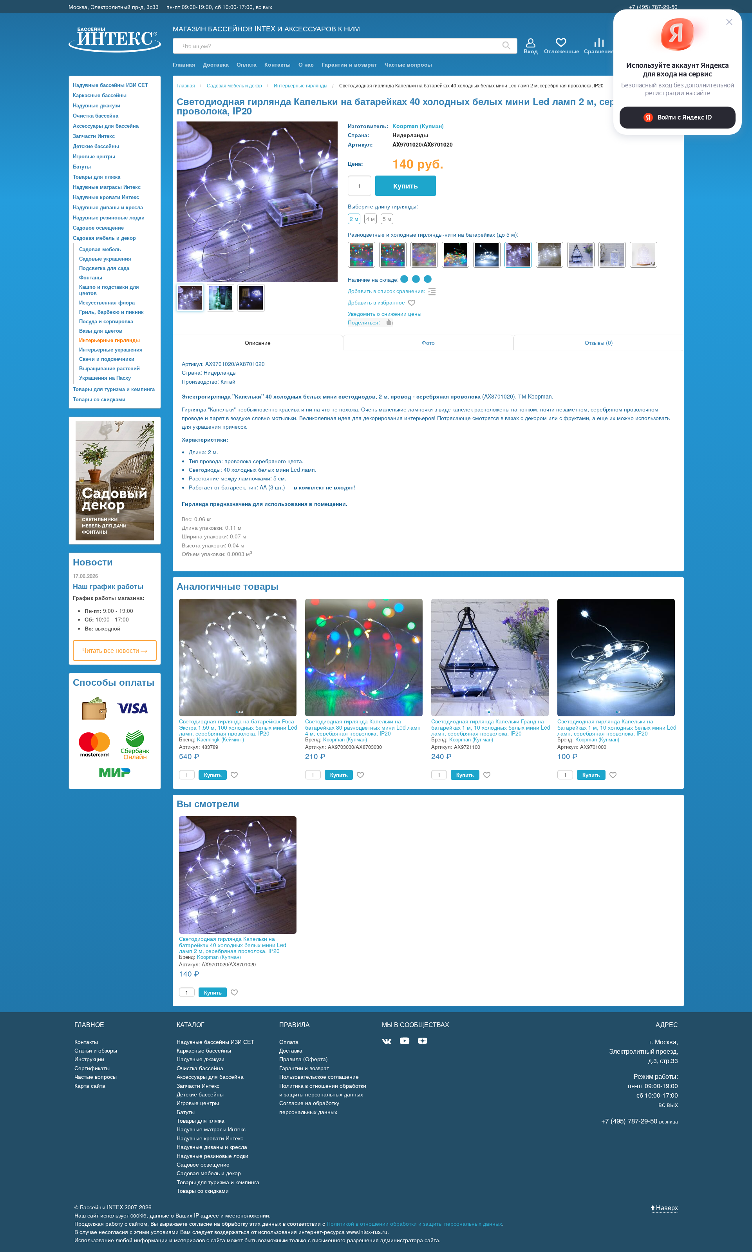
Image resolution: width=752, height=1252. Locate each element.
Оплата (247, 64)
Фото (428, 342)
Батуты (82, 166)
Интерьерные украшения (111, 349)
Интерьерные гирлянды (109, 340)
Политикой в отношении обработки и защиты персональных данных (414, 1223)
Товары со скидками (99, 399)
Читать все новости (111, 650)
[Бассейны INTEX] (115, 38)
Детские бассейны (96, 146)
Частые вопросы (408, 64)
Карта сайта (89, 1085)
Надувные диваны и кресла (108, 207)
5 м (387, 219)
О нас (306, 64)
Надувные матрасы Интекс (107, 186)
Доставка (216, 64)
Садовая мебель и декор (104, 237)
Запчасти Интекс (94, 136)
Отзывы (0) (599, 342)
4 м (370, 219)
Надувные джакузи (96, 105)
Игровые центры (94, 156)
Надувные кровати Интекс (106, 197)
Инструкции (89, 1059)
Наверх (666, 1207)
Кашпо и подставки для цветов (109, 290)
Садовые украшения (105, 258)
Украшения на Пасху (105, 377)
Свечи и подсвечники (106, 358)
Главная (184, 64)
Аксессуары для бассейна (106, 125)
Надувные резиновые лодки (109, 217)
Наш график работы (108, 586)
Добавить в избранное (376, 302)
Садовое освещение (98, 227)
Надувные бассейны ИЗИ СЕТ (110, 85)
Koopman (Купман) (418, 126)
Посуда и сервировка (106, 321)
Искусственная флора (107, 302)
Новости (93, 561)
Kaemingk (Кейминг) (220, 739)
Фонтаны (90, 277)
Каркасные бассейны (100, 95)
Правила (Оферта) (303, 1059)
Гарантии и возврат (349, 64)
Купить (405, 186)
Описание (258, 342)
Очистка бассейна (95, 115)
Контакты (277, 64)
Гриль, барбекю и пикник (111, 311)
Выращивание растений (109, 368)
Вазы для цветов (100, 330)
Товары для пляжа (96, 176)
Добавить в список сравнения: (386, 291)
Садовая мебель (100, 249)
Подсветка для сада (104, 268)
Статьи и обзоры (95, 1050)
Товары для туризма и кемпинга (114, 389)
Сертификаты (92, 1068)
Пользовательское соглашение (319, 1076)
